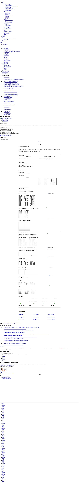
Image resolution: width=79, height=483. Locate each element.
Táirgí (3, 3)
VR (2, 40)
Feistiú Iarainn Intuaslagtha (8, 21)
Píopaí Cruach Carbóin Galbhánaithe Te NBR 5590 (10, 82)
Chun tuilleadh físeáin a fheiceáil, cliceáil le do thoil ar (7, 365)
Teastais (5, 34)
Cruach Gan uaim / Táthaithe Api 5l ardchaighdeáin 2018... (14, 341)
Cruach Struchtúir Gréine (5, 73)
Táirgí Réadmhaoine (4, 44)
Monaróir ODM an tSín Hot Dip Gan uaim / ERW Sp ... (13, 335)
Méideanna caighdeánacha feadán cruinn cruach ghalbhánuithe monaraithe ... (14, 86)
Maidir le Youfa (4, 29)
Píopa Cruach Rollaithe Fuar (9, 8)
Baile (2, 2)
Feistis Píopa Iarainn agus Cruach (8, 97)
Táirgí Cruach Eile (6, 23)
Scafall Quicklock (6, 59)
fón (2, 353)
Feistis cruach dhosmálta (8, 22)
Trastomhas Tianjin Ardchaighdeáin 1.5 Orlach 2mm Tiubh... (14, 338)
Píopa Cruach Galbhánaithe (8, 5)
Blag (2, 37)
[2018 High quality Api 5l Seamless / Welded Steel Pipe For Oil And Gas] (16, 340)
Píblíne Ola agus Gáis (5, 70)
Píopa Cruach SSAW (8, 7)
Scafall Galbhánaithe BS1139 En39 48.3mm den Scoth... (13, 345)
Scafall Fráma (7, 12)
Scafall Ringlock (6, 56)
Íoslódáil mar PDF (9, 135)
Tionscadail (3, 36)
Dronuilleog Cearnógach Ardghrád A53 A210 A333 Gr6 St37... (14, 332)
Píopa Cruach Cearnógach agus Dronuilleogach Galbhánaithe (12, 51)
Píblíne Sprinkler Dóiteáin (5, 71)
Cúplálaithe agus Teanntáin (8, 15)
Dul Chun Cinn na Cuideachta (8, 31)
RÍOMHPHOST (4, 354)
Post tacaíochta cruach (6, 103)
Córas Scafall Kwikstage (7, 114)
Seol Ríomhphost (2, 371)
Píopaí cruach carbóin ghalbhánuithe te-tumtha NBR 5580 (11, 84)
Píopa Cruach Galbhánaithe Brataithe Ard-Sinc (10, 90)
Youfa (1, 372)
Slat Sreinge (6, 24)
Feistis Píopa (5, 19)
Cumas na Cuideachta (6, 33)
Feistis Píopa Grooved (6, 65)
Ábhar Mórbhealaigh (8, 25)
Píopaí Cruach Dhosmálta (7, 99)
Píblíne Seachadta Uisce (7, 27)
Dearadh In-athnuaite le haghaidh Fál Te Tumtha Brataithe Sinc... (15, 329)
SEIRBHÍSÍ (3, 35)
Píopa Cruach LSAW (8, 10)
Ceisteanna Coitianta (6, 39)
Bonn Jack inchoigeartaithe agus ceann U (9, 101)
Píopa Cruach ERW (7, 4)
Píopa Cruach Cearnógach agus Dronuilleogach (10, 50)
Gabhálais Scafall (6, 62)
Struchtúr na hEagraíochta (7, 32)
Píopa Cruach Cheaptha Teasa (7, 28)
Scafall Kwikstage (7, 13)
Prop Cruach (7, 17)
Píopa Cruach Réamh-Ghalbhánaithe (8, 88)
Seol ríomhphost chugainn (3, 135)
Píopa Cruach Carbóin (5, 48)
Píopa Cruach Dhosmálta (7, 18)
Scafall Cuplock (7, 14)
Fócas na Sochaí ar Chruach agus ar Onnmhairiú (10, 38)
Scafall (4, 11)
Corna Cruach (5, 68)
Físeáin (4, 30)
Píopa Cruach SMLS (8, 9)
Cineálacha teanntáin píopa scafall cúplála (9, 105)
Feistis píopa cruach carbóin (9, 20)
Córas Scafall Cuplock (6, 112)
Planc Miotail (7, 16)
